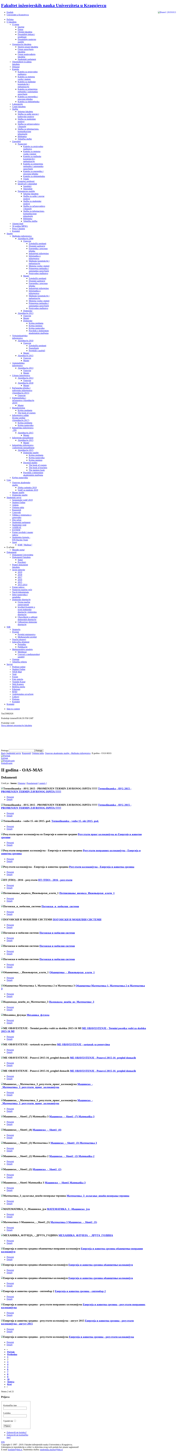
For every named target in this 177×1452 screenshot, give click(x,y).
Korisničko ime (10, 1405)
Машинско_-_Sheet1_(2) (47, 1169)
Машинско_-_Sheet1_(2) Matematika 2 (71, 1156)
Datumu (21, 783)
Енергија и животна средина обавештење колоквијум (100, 1264)
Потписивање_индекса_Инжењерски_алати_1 (87, 893)
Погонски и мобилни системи (57, 932)
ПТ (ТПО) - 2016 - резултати (55, 880)
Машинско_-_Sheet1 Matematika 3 (65, 1182)
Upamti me (8, 1421)
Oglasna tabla (38, 753)
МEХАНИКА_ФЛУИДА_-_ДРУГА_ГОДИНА (85, 1235)
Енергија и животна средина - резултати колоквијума (101, 1336)
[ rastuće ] (42, 783)
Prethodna (12, 1354)
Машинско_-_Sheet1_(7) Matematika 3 (71, 1116)
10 (8, 1379)
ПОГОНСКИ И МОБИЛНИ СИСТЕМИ (77, 919)
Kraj (9, 1384)
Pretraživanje (6, 763)
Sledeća (10, 1382)
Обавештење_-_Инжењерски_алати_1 (72, 972)
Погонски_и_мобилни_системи (60, 906)
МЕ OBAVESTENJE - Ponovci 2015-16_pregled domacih (103, 1057)
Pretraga (5, 750)
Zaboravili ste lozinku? (17, 1432)
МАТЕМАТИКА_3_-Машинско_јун (68, 1209)
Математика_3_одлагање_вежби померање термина (98, 1195)
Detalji (9, 799)
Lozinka (7, 1413)
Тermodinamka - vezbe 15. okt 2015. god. (75, 821)
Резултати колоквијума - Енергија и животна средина (101, 866)
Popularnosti (32, 783)
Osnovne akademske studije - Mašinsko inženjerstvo (68, 753)
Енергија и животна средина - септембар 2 (80, 1291)
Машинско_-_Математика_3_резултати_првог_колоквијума (47, 1086)
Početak (4, 758)
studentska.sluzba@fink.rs (51, 1449)
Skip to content (13, 709)
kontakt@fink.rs (15, 1449)
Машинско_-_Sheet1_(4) (47, 1129)
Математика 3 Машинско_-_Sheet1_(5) (73, 1222)
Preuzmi (10, 797)
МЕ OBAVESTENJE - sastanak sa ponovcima (83, 1044)
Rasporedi (26, 753)
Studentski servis (13, 753)
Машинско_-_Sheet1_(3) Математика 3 (73, 1142)
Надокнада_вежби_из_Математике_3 (71, 1001)
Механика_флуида (38, 1015)
